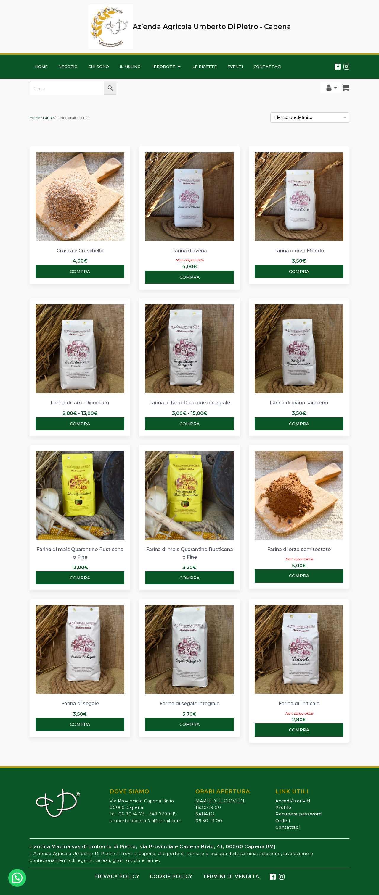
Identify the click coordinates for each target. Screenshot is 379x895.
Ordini (282, 820)
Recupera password (298, 814)
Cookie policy (171, 876)
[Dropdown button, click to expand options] (331, 87)
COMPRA (80, 271)
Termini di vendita (231, 876)
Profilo (283, 807)
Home (41, 66)
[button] (17, 878)
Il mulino (130, 66)
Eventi (235, 66)
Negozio (68, 66)
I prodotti (163, 66)
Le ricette (204, 66)
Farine (48, 117)
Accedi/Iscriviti (292, 801)
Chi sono (98, 66)
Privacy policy (116, 876)
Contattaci (267, 66)
